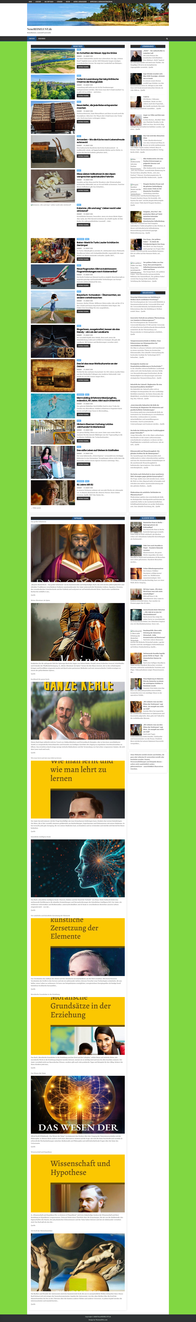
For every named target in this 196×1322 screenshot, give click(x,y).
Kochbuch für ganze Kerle (40, 600)
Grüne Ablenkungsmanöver (153, 568)
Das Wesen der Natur (38, 994)
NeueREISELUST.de (39, 29)
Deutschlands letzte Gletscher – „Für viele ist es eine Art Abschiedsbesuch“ (154, 612)
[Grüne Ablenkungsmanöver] (136, 579)
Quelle (33, 595)
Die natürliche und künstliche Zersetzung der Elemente (50, 837)
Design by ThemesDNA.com (98, 1320)
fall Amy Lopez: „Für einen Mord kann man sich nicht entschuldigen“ (153, 591)
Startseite (32, 38)
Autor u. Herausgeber (80, 1)
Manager (79, 56)
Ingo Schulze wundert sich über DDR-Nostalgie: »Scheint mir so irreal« (154, 76)
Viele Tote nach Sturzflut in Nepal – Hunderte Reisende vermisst (153, 548)
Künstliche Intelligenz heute (41, 758)
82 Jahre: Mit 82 (85, 484)
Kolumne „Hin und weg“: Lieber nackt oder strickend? (99, 209)
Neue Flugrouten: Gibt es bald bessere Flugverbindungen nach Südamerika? (97, 270)
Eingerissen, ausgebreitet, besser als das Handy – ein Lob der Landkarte (98, 331)
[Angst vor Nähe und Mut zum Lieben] (136, 125)
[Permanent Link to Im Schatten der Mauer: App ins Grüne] (53, 61)
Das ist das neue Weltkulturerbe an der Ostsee (97, 365)
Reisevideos (41, 38)
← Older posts (36, 508)
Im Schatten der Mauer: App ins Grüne (97, 53)
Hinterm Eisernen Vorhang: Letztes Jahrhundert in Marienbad (95, 425)
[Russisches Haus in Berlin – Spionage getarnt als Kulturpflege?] (136, 533)
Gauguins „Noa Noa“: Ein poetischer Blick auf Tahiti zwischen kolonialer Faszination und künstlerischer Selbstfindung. (154, 216)
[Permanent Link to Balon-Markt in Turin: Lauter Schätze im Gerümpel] (53, 250)
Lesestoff (38, 1)
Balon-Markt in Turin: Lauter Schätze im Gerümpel (98, 244)
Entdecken (80, 239)
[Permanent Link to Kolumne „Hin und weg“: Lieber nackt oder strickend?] (53, 220)
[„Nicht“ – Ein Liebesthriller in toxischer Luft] (136, 61)
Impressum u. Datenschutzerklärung (101, 1)
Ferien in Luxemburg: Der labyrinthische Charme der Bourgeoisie (98, 80)
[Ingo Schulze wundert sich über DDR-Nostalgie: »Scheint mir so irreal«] (136, 84)
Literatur (59, 1)
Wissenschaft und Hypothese (41, 1073)
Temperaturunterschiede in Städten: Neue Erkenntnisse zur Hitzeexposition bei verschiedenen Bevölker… (145, 343)
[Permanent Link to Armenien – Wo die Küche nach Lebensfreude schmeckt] (53, 151)
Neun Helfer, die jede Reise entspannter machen (97, 106)
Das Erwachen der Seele (39, 1231)
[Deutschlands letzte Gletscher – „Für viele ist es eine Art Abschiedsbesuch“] (136, 620)
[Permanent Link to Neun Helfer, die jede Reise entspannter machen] (53, 117)
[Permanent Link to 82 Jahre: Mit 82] (53, 492)
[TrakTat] (136, 107)
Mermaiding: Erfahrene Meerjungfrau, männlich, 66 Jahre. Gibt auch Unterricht (98, 399)
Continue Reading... (83, 67)
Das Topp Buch (49, 1)
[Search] (167, 38)
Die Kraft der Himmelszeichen (41, 1152)
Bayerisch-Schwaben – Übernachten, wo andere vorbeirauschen (99, 296)
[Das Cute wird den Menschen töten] (136, 146)
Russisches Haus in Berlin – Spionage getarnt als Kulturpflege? (153, 525)
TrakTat (146, 97)
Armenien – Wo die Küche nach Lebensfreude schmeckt (101, 141)
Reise (79, 50)
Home (30, 1)
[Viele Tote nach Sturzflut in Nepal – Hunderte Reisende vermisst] (136, 555)
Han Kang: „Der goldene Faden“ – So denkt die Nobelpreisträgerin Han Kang (153, 242)
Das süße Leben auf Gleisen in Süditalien (98, 450)
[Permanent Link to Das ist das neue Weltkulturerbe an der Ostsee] (53, 375)
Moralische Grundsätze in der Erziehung (45, 915)
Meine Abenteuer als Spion (40, 521)
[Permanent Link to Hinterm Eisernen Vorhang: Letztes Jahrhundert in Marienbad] (53, 432)
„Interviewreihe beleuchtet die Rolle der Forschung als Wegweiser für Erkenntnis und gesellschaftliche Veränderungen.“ (146, 407)
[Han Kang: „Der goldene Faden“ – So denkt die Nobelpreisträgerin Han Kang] (136, 249)
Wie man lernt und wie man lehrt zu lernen (46, 679)
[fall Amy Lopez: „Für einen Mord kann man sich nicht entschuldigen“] (136, 599)
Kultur (68, 1)
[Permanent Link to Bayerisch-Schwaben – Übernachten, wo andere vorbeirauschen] (53, 307)
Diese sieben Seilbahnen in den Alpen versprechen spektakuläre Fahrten (96, 175)
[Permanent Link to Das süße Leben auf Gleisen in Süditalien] (53, 462)
